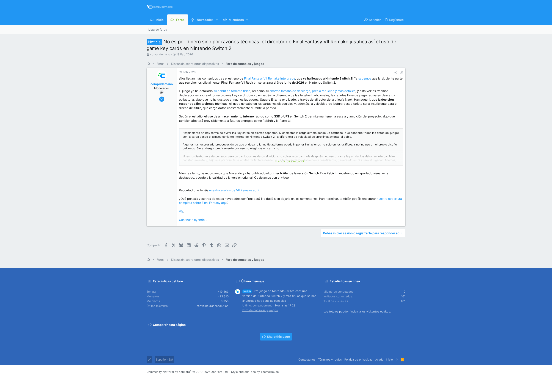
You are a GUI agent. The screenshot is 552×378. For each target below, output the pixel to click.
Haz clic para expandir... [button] (291, 161)
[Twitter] (397, 372)
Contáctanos (306, 359)
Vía (181, 211)
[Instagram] (384, 372)
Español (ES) (164, 359)
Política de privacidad (358, 359)
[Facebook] (378, 372)
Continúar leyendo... (193, 220)
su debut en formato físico (231, 91)
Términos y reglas (330, 359)
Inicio (389, 359)
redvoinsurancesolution (213, 306)
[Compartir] (396, 72)
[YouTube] (403, 372)
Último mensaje (252, 281)
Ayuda (379, 359)
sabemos (364, 78)
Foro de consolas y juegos (260, 310)
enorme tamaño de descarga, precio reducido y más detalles (312, 91)
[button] (217, 20)
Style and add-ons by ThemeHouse (255, 371)
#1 (401, 72)
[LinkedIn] (390, 372)
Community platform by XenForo (188, 371)
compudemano (160, 54)
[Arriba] (397, 359)
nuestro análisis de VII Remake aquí (234, 190)
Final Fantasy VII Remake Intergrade (269, 78)
